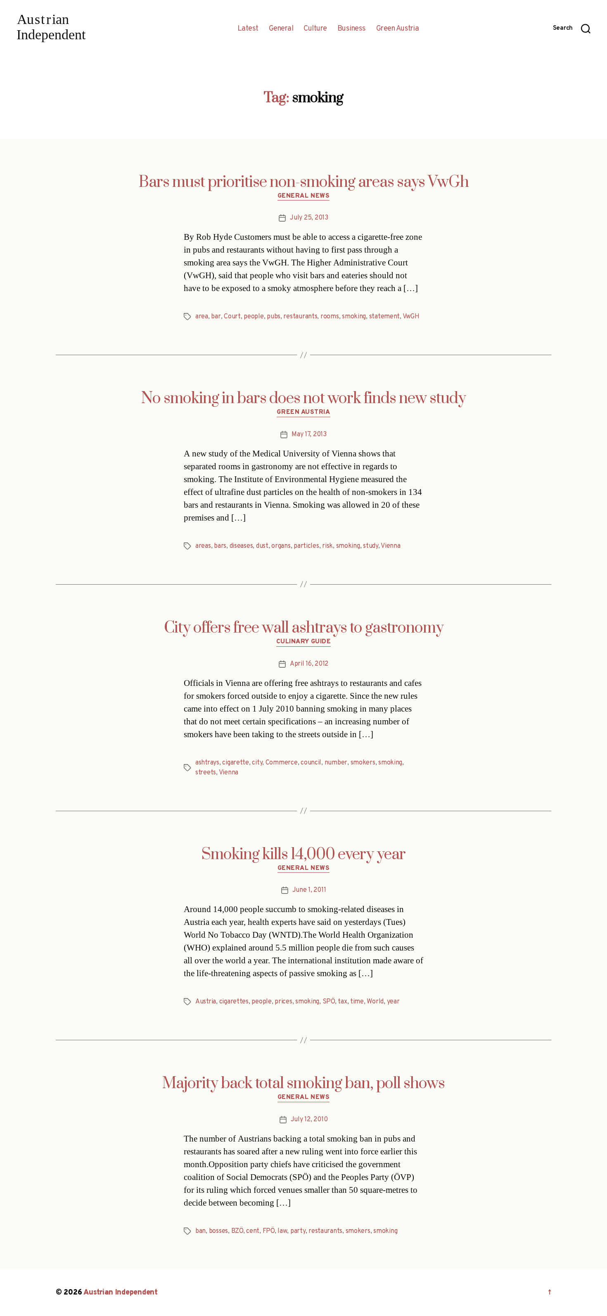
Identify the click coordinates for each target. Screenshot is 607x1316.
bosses (218, 1231)
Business (351, 28)
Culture (315, 28)
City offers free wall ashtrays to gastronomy (303, 628)
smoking (354, 317)
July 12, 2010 (309, 1119)
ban (200, 1231)
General (281, 28)
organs (280, 546)
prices (283, 1002)
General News (303, 196)
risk (327, 546)
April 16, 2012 (309, 664)
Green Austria (397, 28)
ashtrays (207, 763)
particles (306, 546)
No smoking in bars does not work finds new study (303, 398)
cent (252, 1231)
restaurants (300, 317)
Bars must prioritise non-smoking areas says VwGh (304, 182)
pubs (273, 317)
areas (203, 546)
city (257, 763)
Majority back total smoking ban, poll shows (303, 1084)
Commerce (282, 763)
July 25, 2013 (309, 218)
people (253, 317)
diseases (241, 546)
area (201, 317)
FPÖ (269, 1231)
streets (205, 773)
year (393, 1002)
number (336, 763)
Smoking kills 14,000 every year (303, 855)
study (370, 546)
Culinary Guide (303, 642)
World (375, 1002)
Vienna (390, 546)
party (298, 1231)
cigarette (235, 763)
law (282, 1231)
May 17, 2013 (309, 434)
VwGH (411, 317)
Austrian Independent (120, 1292)
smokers (363, 763)
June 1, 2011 (309, 890)
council (311, 763)
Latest (247, 28)
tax (342, 1002)
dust (262, 546)
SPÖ (328, 1002)
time (357, 1002)
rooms (329, 317)
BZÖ (237, 1231)
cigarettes (234, 1002)
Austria (205, 1002)
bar (216, 317)
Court (232, 317)
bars (220, 546)
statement (384, 317)
